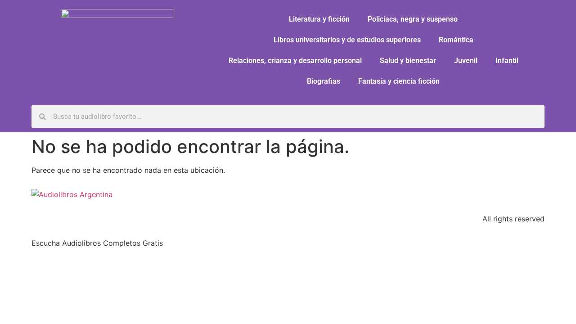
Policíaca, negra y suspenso (413, 19)
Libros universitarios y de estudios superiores (347, 40)
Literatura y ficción (319, 19)
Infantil (506, 60)
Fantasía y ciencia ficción (399, 81)
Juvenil (465, 60)
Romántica (456, 40)
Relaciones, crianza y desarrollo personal (295, 60)
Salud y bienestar (408, 60)
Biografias (323, 81)
